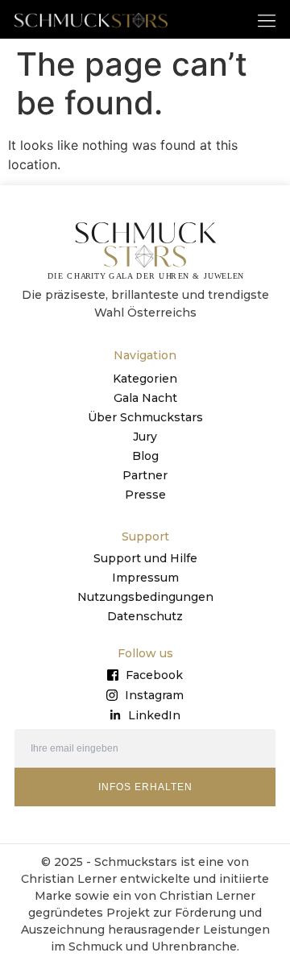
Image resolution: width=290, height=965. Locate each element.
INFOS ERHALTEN (145, 787)
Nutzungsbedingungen (145, 597)
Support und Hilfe (145, 558)
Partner (145, 475)
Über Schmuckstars (145, 417)
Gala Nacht (145, 398)
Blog (145, 456)
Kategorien (145, 378)
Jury (145, 436)
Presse (145, 494)
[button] (267, 19)
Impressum (145, 577)
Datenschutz (145, 616)
